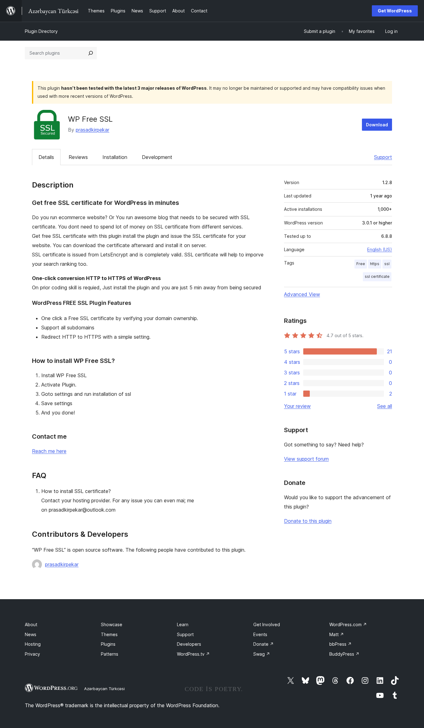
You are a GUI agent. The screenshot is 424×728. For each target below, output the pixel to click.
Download (377, 124)
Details (46, 157)
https (374, 263)
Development (157, 157)
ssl (387, 263)
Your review (297, 406)
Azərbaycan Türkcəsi (104, 688)
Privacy (32, 654)
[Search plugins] (90, 53)
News (30, 634)
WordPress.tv (193, 654)
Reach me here (49, 451)
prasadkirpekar (92, 130)
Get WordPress (395, 10)
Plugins (108, 644)
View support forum (306, 459)
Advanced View (302, 294)
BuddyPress (344, 654)
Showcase (111, 624)
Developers (189, 644)
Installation (114, 157)
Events (260, 634)
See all (384, 406)
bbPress (340, 644)
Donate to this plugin (308, 521)
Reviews (78, 157)
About (31, 624)
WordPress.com (348, 624)
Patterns (109, 654)
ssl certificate (377, 276)
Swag (261, 654)
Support (383, 157)
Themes (109, 634)
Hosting (33, 644)
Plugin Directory (41, 31)
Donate (263, 644)
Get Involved (266, 624)
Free (360, 263)
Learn (182, 624)
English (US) (379, 249)
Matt (336, 634)
